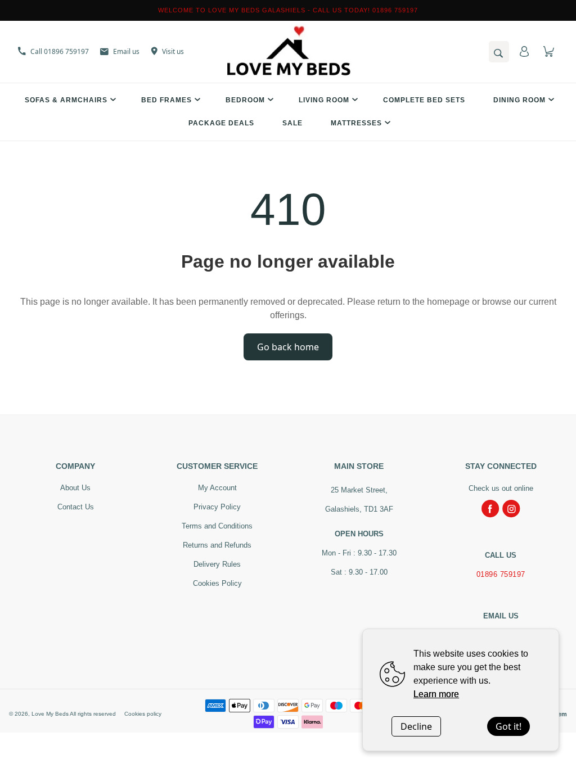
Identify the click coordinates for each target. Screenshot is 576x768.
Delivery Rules (217, 564)
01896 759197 (500, 574)
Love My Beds (50, 714)
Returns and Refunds (217, 545)
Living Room (324, 100)
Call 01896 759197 (59, 51)
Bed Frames (166, 100)
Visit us (173, 51)
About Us (75, 488)
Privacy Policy (217, 507)
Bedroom (245, 100)
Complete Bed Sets (424, 100)
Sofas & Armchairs (66, 100)
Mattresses (356, 123)
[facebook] (491, 509)
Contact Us (75, 507)
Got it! (508, 726)
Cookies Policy (217, 583)
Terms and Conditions (217, 526)
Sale (292, 123)
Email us (126, 51)
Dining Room (519, 100)
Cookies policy (142, 714)
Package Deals (221, 123)
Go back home (288, 347)
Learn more (436, 694)
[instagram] (511, 509)
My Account (217, 488)
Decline (416, 726)
